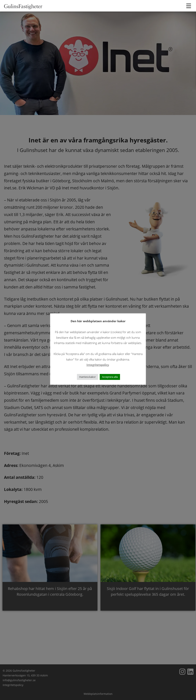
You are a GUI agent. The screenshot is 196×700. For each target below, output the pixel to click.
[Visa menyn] (189, 6)
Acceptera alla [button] (110, 377)
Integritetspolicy (98, 365)
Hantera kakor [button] (87, 377)
